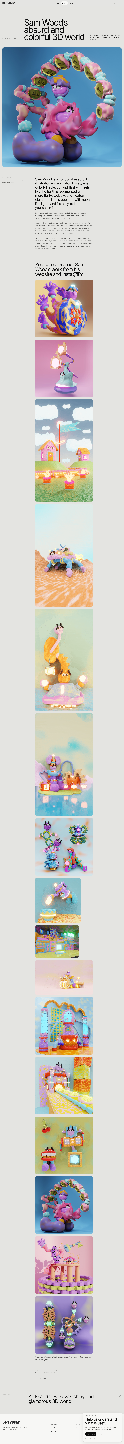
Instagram (72, 274)
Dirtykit (53, 1428)
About (71, 3)
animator (63, 183)
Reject (100, 1434)
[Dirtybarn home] (9, 3)
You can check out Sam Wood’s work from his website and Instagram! (14, 181)
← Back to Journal (41, 1378)
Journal (64, 3)
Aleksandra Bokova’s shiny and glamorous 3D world (75, 1399)
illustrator (42, 183)
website (61, 1357)
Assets (57, 3)
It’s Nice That (48, 238)
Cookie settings (16, 1441)
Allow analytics (91, 1434)
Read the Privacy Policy (91, 1438)
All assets (54, 1424)
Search (117, 3)
